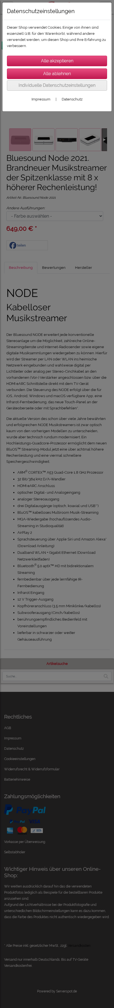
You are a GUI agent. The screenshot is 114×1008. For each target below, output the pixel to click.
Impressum (41, 99)
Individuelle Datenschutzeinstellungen (57, 85)
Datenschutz (72, 99)
